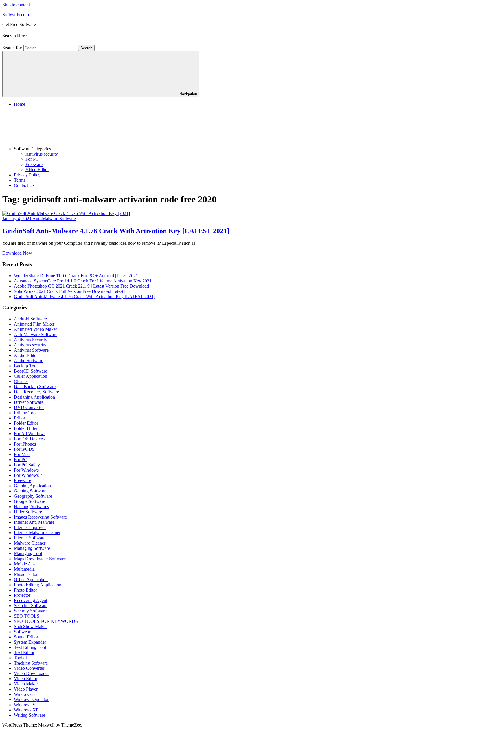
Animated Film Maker (34, 324)
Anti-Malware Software (54, 218)
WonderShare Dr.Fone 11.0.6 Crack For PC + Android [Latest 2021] (76, 275)
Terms (19, 180)
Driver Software (28, 402)
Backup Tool (26, 365)
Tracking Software (31, 662)
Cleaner (21, 381)
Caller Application (30, 376)
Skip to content (16, 4)
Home (19, 104)
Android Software (30, 318)
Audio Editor (26, 355)
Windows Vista (28, 704)
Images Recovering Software (40, 516)
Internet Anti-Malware (34, 522)
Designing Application (34, 397)
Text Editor (24, 652)
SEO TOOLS (26, 616)
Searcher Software (30, 605)
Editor (19, 417)
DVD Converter (29, 407)
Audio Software (28, 360)
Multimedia (24, 569)
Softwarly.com (15, 14)
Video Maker (26, 683)
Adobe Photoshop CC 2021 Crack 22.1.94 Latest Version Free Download (81, 286)
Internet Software (29, 537)
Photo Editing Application (37, 584)
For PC (32, 159)
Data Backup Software (35, 386)
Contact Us (24, 185)
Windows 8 (24, 694)
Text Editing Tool (30, 647)
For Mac (22, 454)
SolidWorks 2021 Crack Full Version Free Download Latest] (69, 291)
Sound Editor (26, 636)
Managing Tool (28, 553)
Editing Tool (25, 412)
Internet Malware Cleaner (37, 532)
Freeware (34, 164)
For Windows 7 (28, 475)
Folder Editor (26, 423)
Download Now (17, 253)
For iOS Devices (29, 438)
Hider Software (28, 511)
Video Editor (37, 169)
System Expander (30, 642)
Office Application (31, 579)
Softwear (22, 631)
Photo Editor (25, 589)
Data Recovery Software (36, 391)
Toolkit (20, 657)
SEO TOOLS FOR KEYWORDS (46, 621)
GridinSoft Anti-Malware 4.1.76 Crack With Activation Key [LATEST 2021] (115, 231)
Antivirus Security (30, 339)
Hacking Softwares (31, 506)
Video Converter (29, 668)
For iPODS (24, 449)
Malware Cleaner (29, 543)
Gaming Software (30, 490)
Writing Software (29, 715)
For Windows (26, 470)
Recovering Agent (30, 600)
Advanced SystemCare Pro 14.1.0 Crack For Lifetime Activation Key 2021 (83, 280)
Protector (22, 595)
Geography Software (33, 496)
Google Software (29, 501)
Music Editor (26, 574)
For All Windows (29, 433)
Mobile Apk (25, 563)
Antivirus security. (42, 154)
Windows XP (26, 709)
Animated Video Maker (35, 329)
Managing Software (32, 548)
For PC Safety (27, 464)
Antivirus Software (31, 350)
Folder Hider (25, 428)
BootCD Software (30, 370)
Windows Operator (31, 699)
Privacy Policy (27, 174)
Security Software (30, 610)
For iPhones (25, 443)
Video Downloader (31, 673)
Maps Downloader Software (40, 558)
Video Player (26, 689)
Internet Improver (30, 527)
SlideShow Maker (30, 626)
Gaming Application (32, 485)
